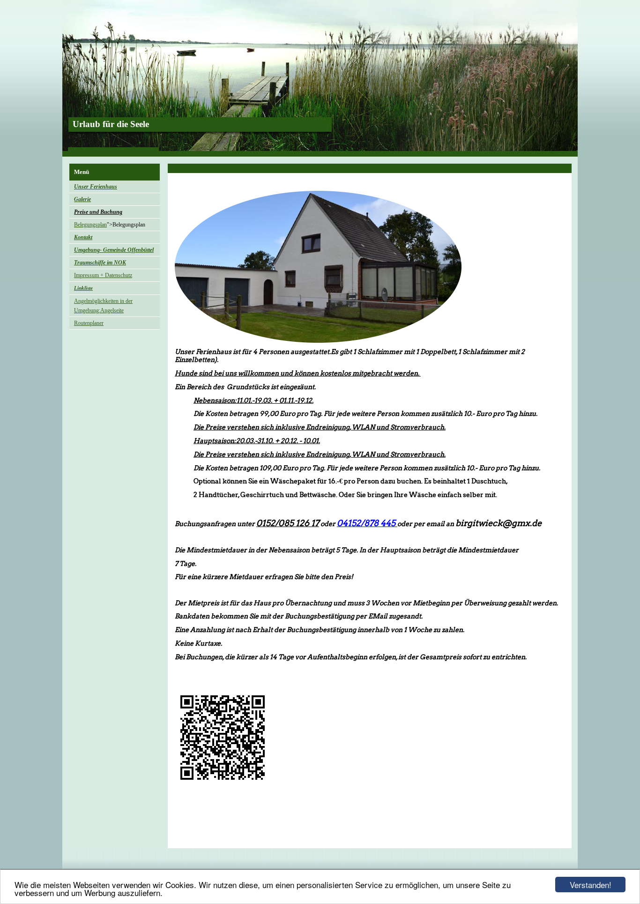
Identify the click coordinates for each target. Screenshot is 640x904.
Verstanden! (590, 884)
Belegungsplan (90, 224)
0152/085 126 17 (287, 523)
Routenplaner (89, 323)
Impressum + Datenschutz (103, 275)
